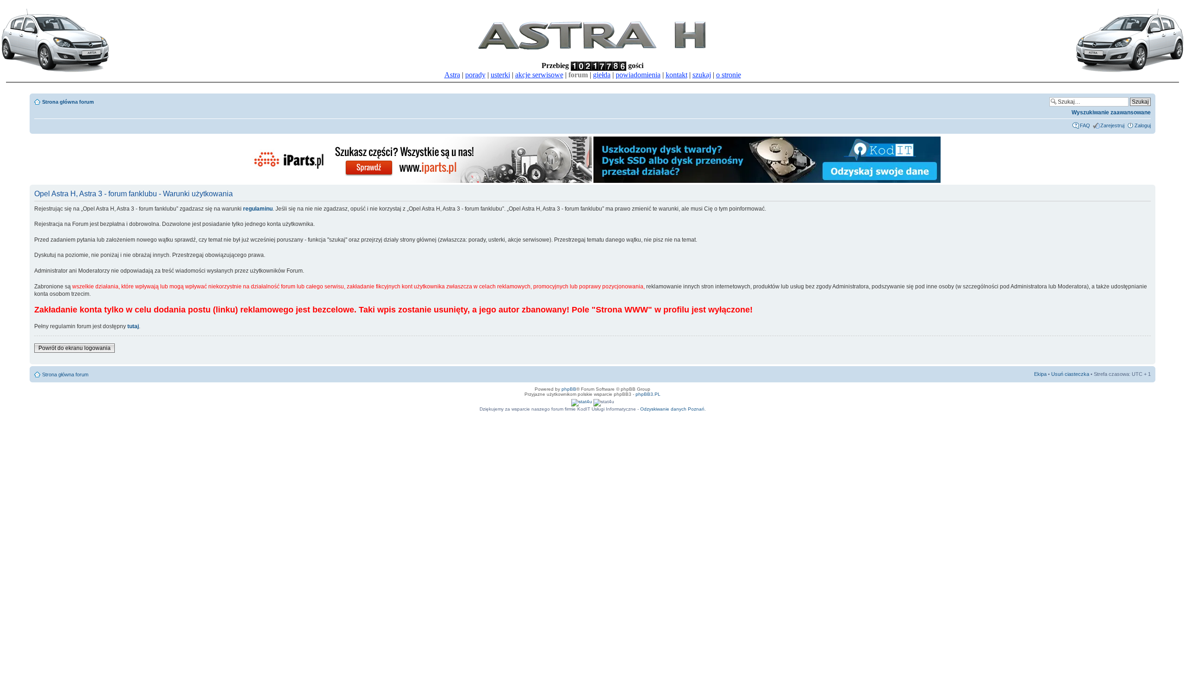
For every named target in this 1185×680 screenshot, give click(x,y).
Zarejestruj (1112, 125)
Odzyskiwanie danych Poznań (672, 409)
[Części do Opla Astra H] (418, 181)
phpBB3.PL (648, 394)
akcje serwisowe (539, 75)
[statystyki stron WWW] (581, 401)
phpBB (568, 389)
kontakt (676, 75)
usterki (500, 75)
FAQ (1085, 125)
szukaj (701, 75)
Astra (452, 75)
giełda (602, 75)
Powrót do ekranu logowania (74, 348)
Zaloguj (1143, 125)
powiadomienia (638, 75)
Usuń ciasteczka (1070, 374)
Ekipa (1040, 374)
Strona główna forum (68, 102)
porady (475, 75)
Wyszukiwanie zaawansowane (1111, 112)
